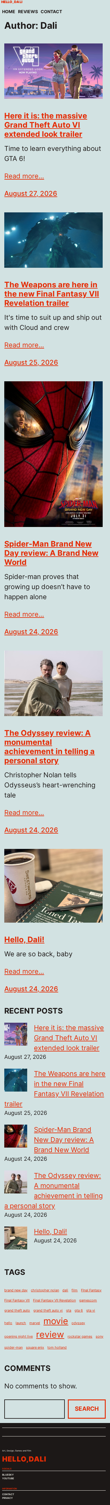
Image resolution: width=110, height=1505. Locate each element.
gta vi (90, 1311)
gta (68, 1311)
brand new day (16, 1290)
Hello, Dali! (24, 939)
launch (21, 1323)
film (75, 1290)
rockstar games (80, 1337)
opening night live (18, 1337)
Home (8, 11)
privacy (7, 1497)
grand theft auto (17, 1311)
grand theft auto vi (48, 1311)
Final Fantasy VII (17, 1300)
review (50, 1334)
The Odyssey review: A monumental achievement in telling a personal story (49, 746)
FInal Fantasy (91, 1290)
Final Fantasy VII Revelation (54, 1300)
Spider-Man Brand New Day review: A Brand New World (51, 553)
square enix (35, 1348)
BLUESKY (8, 1474)
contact (8, 1494)
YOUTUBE (8, 1478)
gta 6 (79, 1311)
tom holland (57, 1348)
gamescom (88, 1300)
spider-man (13, 1348)
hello (8, 1323)
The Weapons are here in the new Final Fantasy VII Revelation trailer (51, 294)
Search (87, 1408)
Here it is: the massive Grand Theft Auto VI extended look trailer (45, 125)
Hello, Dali (11, 2)
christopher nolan (45, 1290)
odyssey (78, 1323)
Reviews (28, 11)
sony (99, 1337)
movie (55, 1321)
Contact (51, 11)
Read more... (24, 176)
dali (65, 1290)
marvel (34, 1323)
